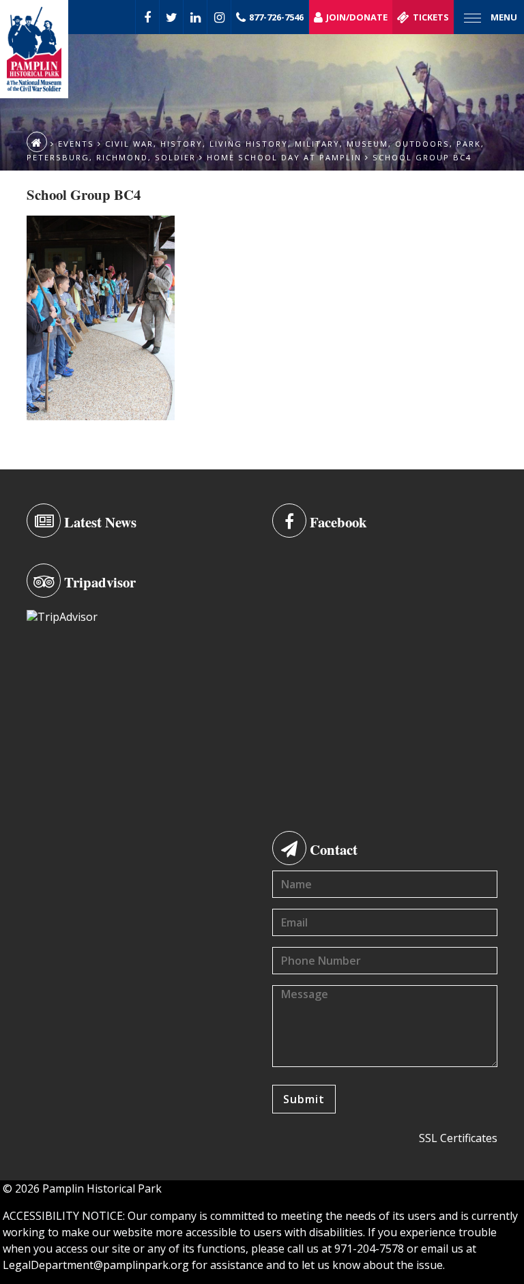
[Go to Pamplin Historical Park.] (37, 142)
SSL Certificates (458, 1138)
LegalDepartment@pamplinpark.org (96, 1264)
